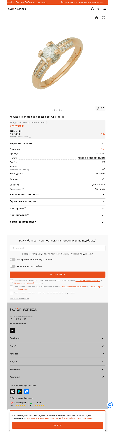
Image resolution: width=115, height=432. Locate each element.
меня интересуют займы (29, 266)
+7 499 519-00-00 (18, 319)
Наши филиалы (18, 323)
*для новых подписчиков (19, 298)
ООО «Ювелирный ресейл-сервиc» (28, 283)
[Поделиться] (96, 17)
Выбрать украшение (28, 2)
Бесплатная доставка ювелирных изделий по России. (82, 2)
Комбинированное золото (91, 158)
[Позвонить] (99, 8)
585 (103, 162)
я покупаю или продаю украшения (35, 259)
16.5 (103, 169)
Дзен (12, 330)
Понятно (57, 425)
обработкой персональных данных (76, 418)
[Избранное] (103, 17)
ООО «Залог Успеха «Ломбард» (88, 280)
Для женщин (98, 184)
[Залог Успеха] (17, 9)
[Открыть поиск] (92, 8)
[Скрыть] (105, 2)
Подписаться (57, 275)
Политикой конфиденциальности (42, 418)
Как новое (100, 189)
